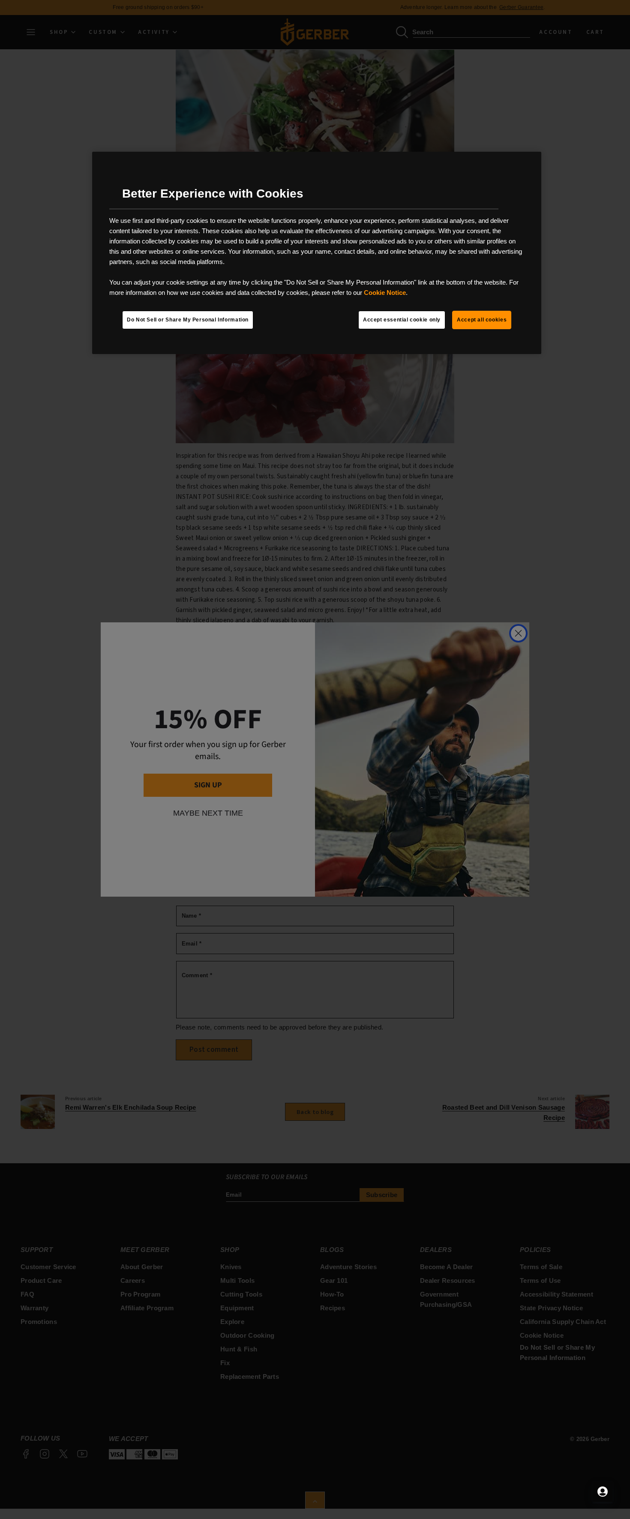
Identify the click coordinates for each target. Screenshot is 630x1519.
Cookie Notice (385, 292)
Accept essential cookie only (402, 320)
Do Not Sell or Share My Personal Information (188, 320)
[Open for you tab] (602, 1491)
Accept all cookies (482, 320)
